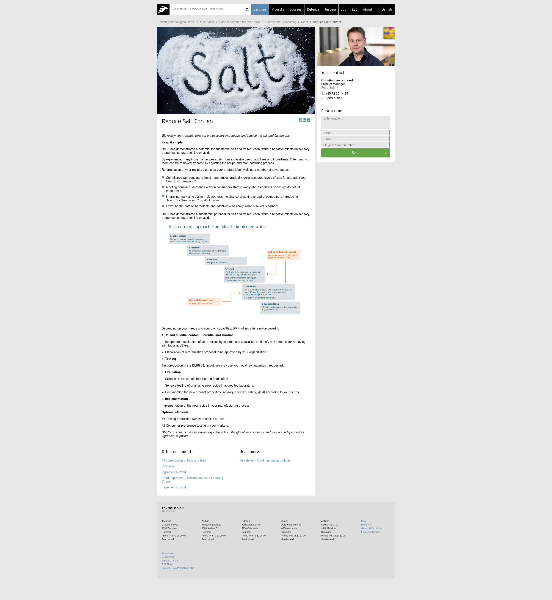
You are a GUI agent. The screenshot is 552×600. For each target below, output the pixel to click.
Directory (366, 524)
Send (355, 153)
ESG (355, 9)
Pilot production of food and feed (184, 460)
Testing (330, 9)
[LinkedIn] (304, 120)
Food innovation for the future (239, 22)
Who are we (168, 553)
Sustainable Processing (280, 22)
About (367, 9)
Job (344, 9)
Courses (296, 9)
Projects (278, 9)
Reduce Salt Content (327, 22)
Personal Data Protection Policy (178, 567)
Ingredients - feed (174, 472)
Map (363, 520)
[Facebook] (300, 120)
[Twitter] (308, 120)
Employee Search (370, 531)
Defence (313, 9)
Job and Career (170, 560)
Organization (168, 556)
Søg (247, 9)
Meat (304, 22)
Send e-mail (334, 98)
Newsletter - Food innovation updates (265, 460)
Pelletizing (169, 466)
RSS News (167, 564)
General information (371, 528)
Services (260, 9)
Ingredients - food (174, 487)
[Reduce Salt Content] (163, 9)
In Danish (385, 9)
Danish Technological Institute (177, 22)
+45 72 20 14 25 (337, 93)
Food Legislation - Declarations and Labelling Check (192, 479)
